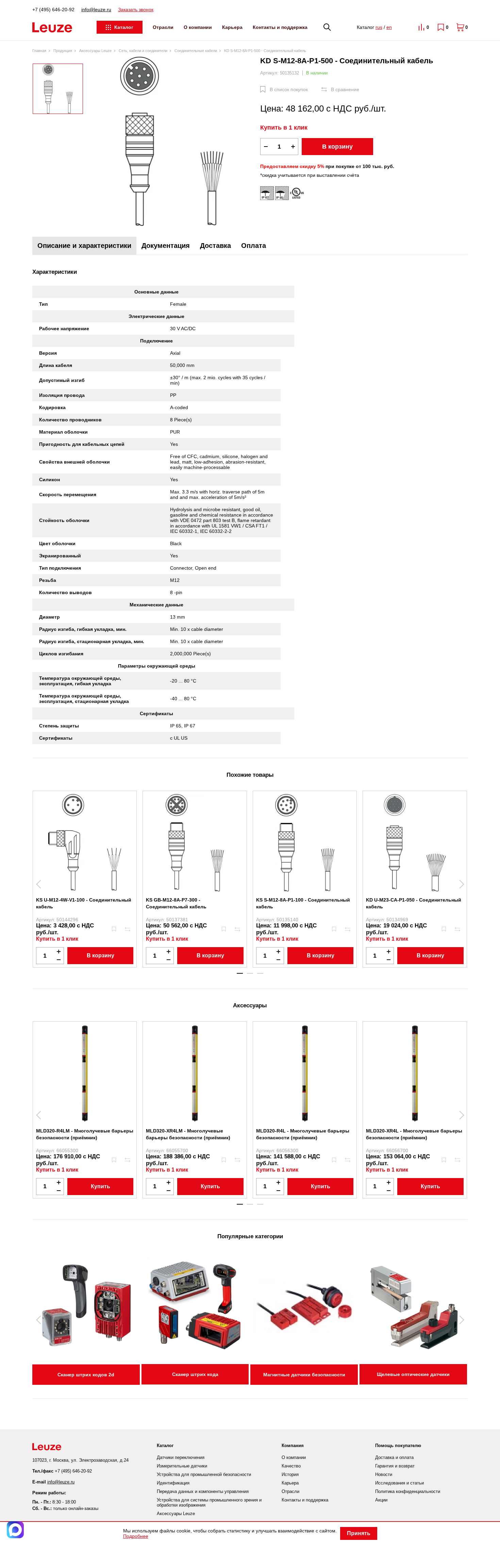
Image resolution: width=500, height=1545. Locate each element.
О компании (198, 27)
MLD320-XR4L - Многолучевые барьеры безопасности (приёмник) (414, 1134)
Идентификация (173, 1482)
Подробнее (135, 1536)
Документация (165, 245)
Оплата (253, 245)
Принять (358, 1533)
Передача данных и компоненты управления (203, 1491)
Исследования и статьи (399, 1482)
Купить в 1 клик (283, 127)
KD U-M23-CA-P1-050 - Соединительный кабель (413, 903)
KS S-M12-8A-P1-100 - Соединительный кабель (303, 903)
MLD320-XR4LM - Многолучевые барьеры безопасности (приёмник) (188, 1134)
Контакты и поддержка (280, 27)
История (290, 1474)
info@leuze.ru (96, 9)
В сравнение (345, 89)
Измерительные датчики (182, 1465)
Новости (383, 1474)
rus (379, 27)
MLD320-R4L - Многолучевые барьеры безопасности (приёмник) (302, 1134)
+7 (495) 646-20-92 (53, 9)
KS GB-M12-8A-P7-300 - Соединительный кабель (176, 903)
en (389, 27)
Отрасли (163, 27)
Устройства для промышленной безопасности (204, 1474)
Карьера (232, 27)
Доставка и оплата (394, 1457)
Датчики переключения (180, 1457)
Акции (381, 1499)
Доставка (215, 245)
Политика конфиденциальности (407, 1491)
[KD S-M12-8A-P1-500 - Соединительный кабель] (172, 141)
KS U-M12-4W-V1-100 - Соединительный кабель (83, 903)
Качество (291, 1465)
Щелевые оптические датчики (413, 1374)
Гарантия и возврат (395, 1465)
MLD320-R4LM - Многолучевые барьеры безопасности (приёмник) (84, 1134)
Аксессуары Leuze (176, 1513)
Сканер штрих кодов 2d (85, 1374)
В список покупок (289, 89)
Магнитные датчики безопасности (304, 1374)
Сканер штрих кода (195, 1374)
